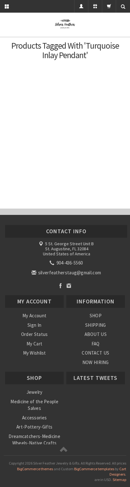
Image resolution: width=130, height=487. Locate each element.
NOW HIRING (95, 362)
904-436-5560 (69, 263)
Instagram (69, 285)
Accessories (34, 418)
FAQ (96, 344)
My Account (34, 316)
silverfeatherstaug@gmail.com (69, 273)
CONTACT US (95, 353)
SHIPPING (95, 325)
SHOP (96, 316)
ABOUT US (96, 334)
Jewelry (35, 392)
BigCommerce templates (94, 468)
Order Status (34, 334)
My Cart (34, 344)
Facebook (60, 285)
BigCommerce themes (35, 468)
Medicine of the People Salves (34, 405)
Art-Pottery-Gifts (34, 427)
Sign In (34, 325)
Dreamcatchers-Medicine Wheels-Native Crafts (34, 439)
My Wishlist (34, 353)
